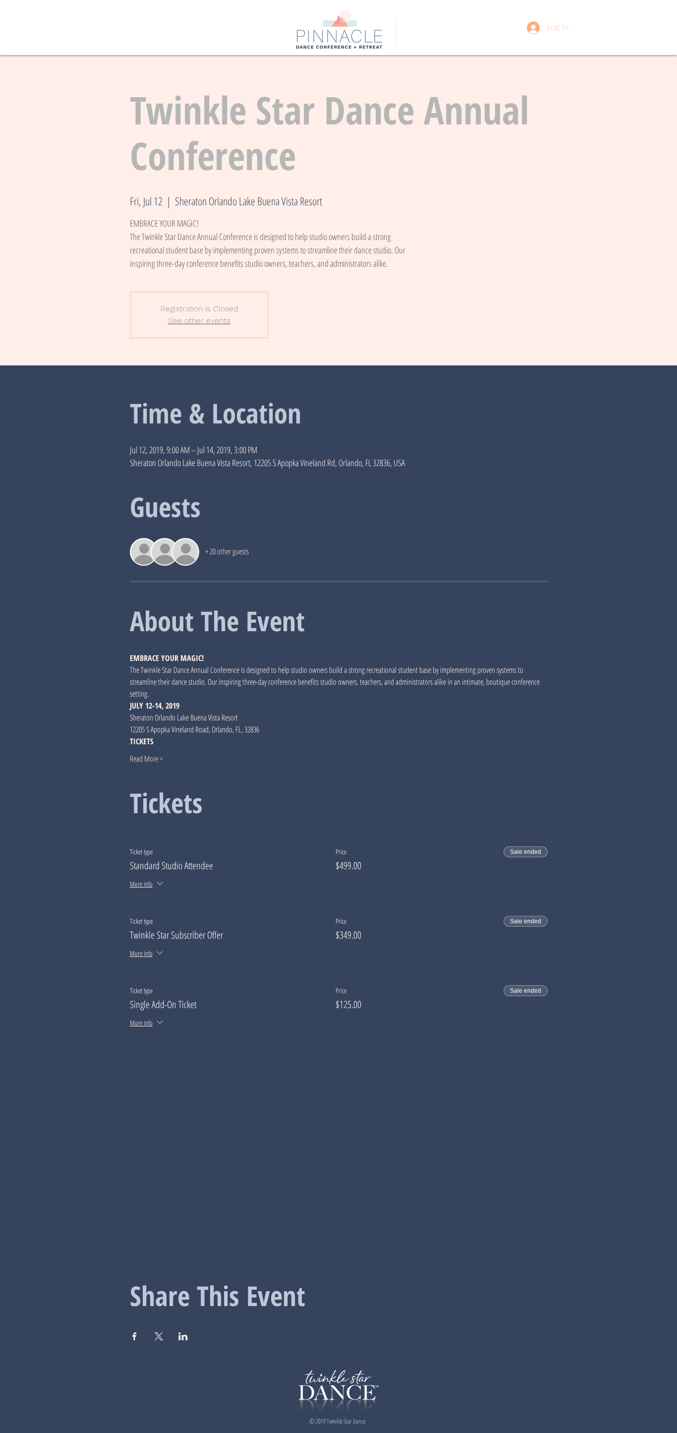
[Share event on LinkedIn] (183, 1336)
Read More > (146, 758)
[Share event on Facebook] (134, 1336)
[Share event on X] (159, 1336)
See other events (199, 320)
